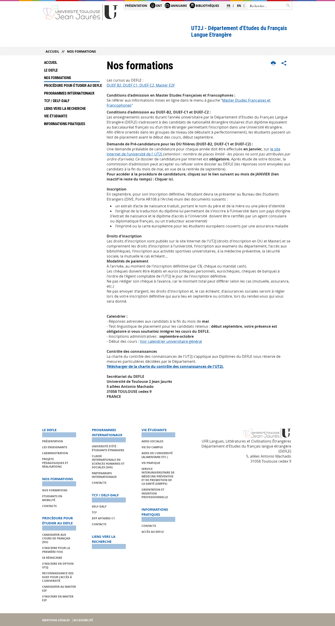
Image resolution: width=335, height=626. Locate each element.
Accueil (52, 51)
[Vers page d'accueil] (80, 12)
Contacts (49, 506)
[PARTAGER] (284, 63)
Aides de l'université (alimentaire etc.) (157, 455)
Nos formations (81, 51)
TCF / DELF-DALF (57, 100)
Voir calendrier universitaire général (171, 341)
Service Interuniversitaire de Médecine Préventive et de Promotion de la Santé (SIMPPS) (158, 476)
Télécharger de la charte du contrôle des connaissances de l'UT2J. (165, 366)
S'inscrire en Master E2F (57, 598)
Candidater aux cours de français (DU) (56, 538)
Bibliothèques (207, 6)
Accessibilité (83, 620)
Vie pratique (151, 463)
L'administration (55, 453)
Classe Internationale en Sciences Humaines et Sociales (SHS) (108, 461)
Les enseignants (54, 447)
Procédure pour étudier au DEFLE (72, 85)
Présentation (136, 6)
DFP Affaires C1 (103, 518)
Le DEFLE (51, 70)
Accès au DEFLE (153, 532)
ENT (158, 6)
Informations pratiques (64, 123)
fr (228, 6)
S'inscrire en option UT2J (58, 565)
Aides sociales (152, 441)
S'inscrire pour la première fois (56, 550)
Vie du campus (152, 447)
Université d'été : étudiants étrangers (108, 448)
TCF (94, 512)
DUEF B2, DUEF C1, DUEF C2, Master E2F (141, 85)
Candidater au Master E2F (59, 588)
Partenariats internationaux (104, 475)
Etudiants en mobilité (52, 498)
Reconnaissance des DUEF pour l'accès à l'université (58, 577)
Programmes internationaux (69, 93)
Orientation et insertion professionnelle (155, 493)
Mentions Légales (56, 620)
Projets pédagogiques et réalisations (55, 463)
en (239, 6)
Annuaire (178, 6)
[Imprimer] (273, 63)
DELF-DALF (99, 506)
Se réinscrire (52, 558)
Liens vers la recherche (65, 108)
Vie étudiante (55, 116)
